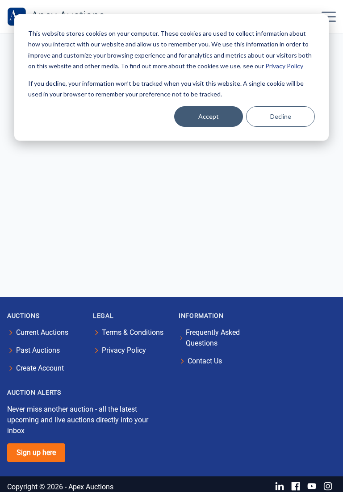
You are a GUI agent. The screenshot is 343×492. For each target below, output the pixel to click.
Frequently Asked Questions (213, 337)
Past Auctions (38, 350)
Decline (280, 116)
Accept (208, 116)
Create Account (40, 368)
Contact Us (205, 361)
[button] (328, 16)
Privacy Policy (284, 66)
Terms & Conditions (132, 332)
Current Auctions (42, 332)
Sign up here (36, 452)
